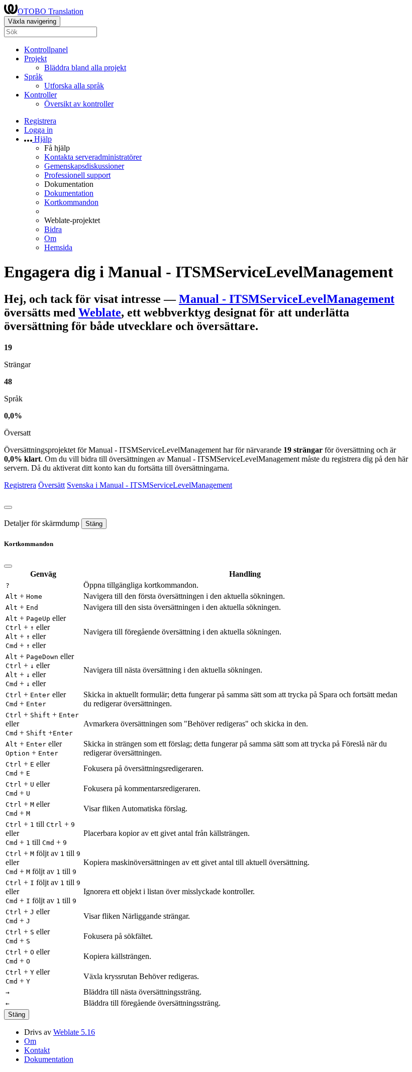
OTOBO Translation (50, 11)
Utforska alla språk (74, 85)
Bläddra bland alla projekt (85, 67)
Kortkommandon (71, 202)
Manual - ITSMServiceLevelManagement (286, 298)
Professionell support (77, 175)
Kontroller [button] (40, 94)
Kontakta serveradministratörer (93, 157)
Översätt (51, 485)
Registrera (40, 121)
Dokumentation (68, 193)
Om (50, 238)
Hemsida (58, 247)
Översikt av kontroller (79, 103)
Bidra (53, 229)
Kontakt (37, 1050)
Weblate (99, 312)
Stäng (93, 523)
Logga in (38, 130)
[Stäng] (8, 507)
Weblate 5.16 (74, 1032)
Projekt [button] (35, 58)
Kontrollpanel (46, 49)
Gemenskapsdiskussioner (84, 166)
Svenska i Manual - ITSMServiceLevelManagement (149, 485)
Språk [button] (33, 76)
